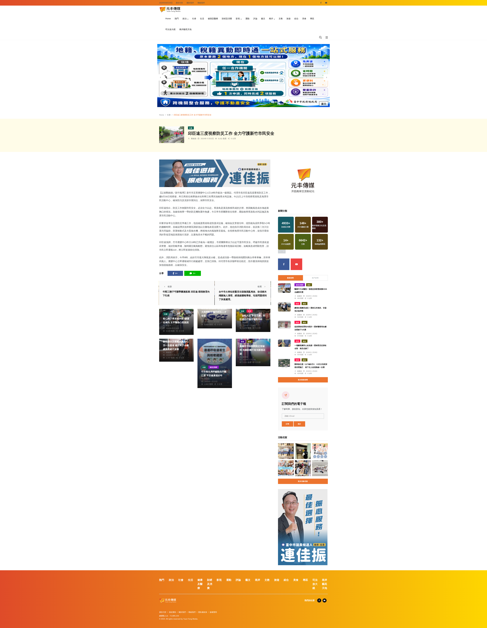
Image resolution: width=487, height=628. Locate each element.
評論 (255, 19)
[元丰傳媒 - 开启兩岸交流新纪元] (170, 9)
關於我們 (190, 3)
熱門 (177, 19)
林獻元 (168, 326)
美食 (304, 19)
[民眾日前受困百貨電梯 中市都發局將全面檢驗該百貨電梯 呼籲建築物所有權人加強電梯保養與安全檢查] (303, 451)
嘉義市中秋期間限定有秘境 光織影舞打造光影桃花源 (252, 350)
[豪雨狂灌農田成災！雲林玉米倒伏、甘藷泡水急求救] (284, 307)
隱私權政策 (202, 612)
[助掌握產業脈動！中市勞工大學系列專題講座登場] (303, 468)
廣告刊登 (179, 3)
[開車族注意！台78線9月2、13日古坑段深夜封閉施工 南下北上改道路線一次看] (284, 363)
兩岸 (271, 19)
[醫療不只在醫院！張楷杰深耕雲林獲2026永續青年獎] (284, 288)
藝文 (263, 19)
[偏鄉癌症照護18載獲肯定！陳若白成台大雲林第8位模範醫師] (320, 468)
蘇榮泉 (245, 357)
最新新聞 (290, 278)
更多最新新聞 (303, 380)
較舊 (260, 287)
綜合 (296, 19)
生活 (202, 19)
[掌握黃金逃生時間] (302, 181)
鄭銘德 (193, 139)
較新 (170, 287)
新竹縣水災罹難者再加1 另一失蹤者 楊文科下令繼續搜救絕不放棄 (176, 345)
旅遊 (288, 19)
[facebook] (320, 3)
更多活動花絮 (303, 481)
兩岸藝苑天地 (185, 29)
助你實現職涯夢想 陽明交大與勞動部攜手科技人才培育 (214, 312)
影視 (238, 19)
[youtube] (326, 3)
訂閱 (287, 424)
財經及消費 (227, 19)
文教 (281, 19)
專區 (312, 19)
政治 (184, 19)
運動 (247, 19)
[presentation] (160, 77)
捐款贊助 (172, 612)
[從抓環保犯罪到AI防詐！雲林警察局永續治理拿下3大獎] (284, 325)
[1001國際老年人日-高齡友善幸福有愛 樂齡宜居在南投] (286, 468)
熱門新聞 (315, 278)
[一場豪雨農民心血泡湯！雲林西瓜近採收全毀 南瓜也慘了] (284, 343)
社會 (194, 19)
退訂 (299, 424)
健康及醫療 (213, 19)
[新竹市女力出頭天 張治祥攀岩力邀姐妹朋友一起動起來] (286, 451)
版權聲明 (213, 612)
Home (168, 19)
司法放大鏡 (170, 29)
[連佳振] (214, 173)
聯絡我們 (201, 3)
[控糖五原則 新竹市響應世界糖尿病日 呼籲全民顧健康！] (320, 451)
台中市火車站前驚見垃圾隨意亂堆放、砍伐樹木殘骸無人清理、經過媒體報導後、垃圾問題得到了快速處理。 (243, 295)
